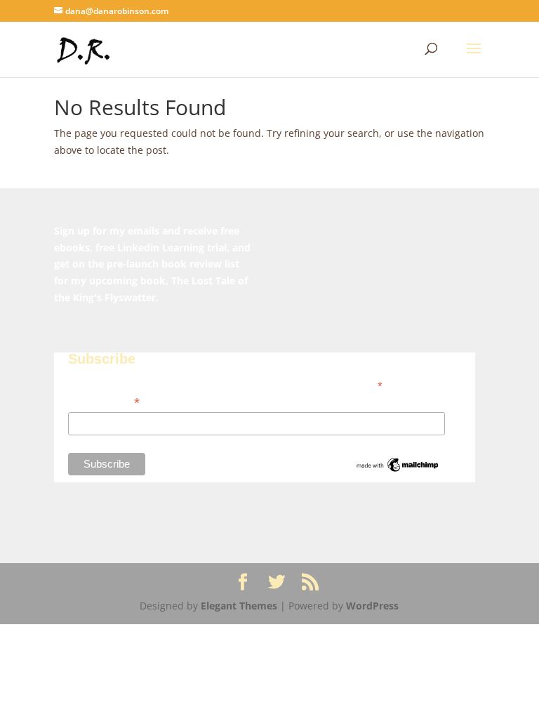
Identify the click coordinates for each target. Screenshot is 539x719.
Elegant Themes (239, 605)
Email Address (104, 402)
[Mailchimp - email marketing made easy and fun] (398, 470)
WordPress (372, 605)
